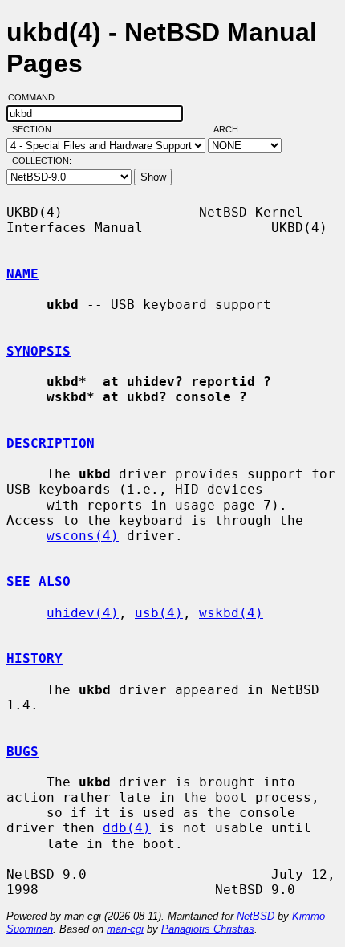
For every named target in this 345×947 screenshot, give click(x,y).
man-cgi (125, 929)
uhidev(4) (83, 612)
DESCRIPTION (50, 443)
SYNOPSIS (38, 351)
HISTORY (34, 658)
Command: (37, 97)
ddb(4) (127, 827)
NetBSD (255, 916)
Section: (36, 129)
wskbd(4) (231, 612)
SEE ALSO (38, 581)
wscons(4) (83, 535)
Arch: (234, 129)
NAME (22, 274)
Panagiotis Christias (207, 929)
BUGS (22, 751)
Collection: (41, 160)
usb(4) (159, 612)
